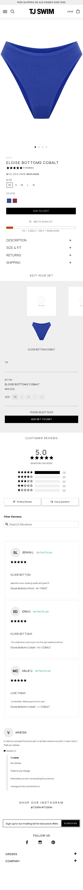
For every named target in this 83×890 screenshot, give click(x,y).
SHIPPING (13, 262)
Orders (11, 854)
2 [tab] (39, 147)
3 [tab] (42, 147)
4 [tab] (46, 147)
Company (12, 861)
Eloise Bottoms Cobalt (23, 647)
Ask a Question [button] (62, 501)
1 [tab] (35, 147)
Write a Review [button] (24, 501)
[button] (41, 221)
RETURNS (13, 255)
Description (16, 240)
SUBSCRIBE (70, 823)
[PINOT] (15, 201)
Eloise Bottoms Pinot (22, 588)
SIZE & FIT (13, 248)
